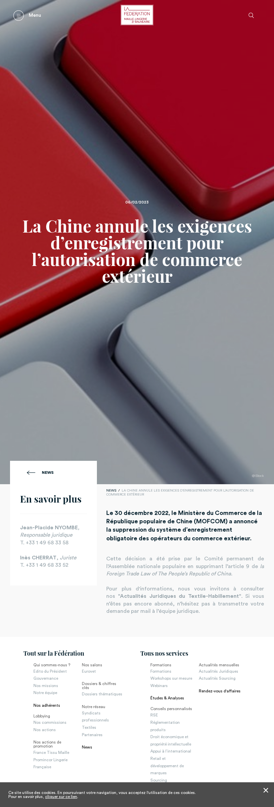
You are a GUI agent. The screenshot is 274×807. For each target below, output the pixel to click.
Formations (160, 671)
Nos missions (45, 686)
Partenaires (92, 735)
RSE (154, 715)
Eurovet (89, 671)
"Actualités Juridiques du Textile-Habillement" (179, 596)
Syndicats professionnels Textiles (95, 720)
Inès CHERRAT (38, 557)
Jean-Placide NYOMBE (49, 527)
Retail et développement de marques (167, 766)
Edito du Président (50, 671)
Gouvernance (45, 678)
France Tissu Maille (51, 753)
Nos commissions (49, 722)
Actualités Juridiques (218, 671)
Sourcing (158, 780)
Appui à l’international (170, 751)
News (48, 472)
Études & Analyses (167, 698)
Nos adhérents (46, 705)
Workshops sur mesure (171, 678)
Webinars (159, 686)
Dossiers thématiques (102, 694)
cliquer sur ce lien (61, 797)
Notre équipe (45, 693)
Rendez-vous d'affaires (220, 691)
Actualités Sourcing (217, 678)
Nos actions (44, 730)
